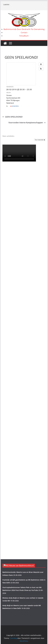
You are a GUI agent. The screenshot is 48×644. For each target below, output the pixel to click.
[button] (41, 68)
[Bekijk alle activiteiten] (41, 64)
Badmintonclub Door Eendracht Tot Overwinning (24, 29)
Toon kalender (39, 140)
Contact (24, 32)
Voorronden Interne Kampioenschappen (25, 122)
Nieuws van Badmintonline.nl (21, 565)
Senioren (15, 106)
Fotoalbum (24, 36)
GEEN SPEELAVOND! (14, 117)
